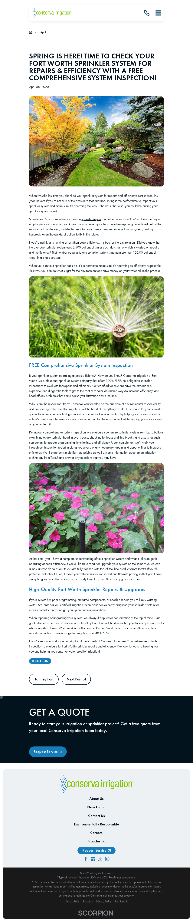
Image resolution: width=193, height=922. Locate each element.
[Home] (52, 13)
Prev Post (47, 679)
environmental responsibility (143, 404)
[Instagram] (107, 859)
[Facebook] (85, 859)
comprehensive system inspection (64, 432)
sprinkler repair (91, 219)
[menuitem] (72, 901)
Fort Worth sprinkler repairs (79, 646)
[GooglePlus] (93, 859)
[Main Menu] (158, 13)
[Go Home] (30, 32)
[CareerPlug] (100, 859)
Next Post (74, 679)
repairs (112, 196)
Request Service (46, 751)
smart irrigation (146, 452)
